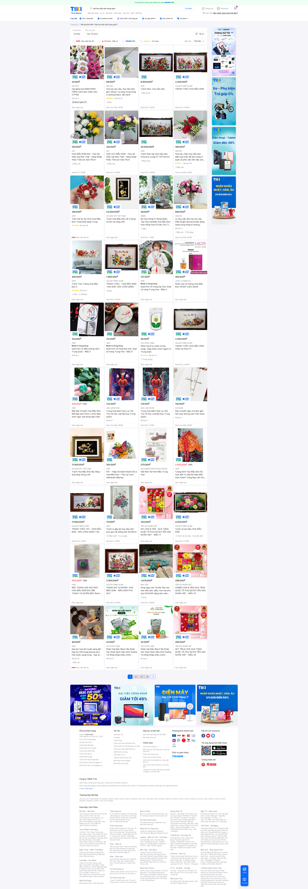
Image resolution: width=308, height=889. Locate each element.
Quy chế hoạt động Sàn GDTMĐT (154, 734)
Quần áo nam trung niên (122, 838)
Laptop (159, 846)
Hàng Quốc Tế (176, 811)
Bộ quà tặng (150, 880)
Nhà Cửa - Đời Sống (148, 850)
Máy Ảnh (219, 864)
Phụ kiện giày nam (120, 863)
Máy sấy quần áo (211, 821)
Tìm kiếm (188, 8)
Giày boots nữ (118, 850)
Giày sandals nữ (121, 848)
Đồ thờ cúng (148, 862)
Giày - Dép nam (116, 856)
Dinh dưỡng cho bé (90, 820)
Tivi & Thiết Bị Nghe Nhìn (182, 828)
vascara (82, 799)
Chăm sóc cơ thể (90, 867)
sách (132, 13)
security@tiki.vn (96, 765)
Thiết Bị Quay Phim (213, 862)
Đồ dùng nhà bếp (85, 883)
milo (144, 799)
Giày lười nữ (128, 850)
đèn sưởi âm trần (210, 884)
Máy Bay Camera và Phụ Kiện (214, 863)
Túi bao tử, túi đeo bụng (128, 882)
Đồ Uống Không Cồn (152, 878)
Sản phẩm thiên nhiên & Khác (91, 870)
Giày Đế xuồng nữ (123, 852)
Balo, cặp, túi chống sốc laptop (154, 815)
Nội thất (150, 856)
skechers (150, 799)
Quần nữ (124, 814)
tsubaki (110, 801)
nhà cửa (126, 13)
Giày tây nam (124, 859)
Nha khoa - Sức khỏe (183, 862)
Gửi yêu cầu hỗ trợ (85, 742)
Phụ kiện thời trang (148, 820)
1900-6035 (89, 734)
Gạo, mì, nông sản (90, 838)
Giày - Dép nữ (115, 844)
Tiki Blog (117, 737)
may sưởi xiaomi (211, 876)
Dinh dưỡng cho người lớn (92, 821)
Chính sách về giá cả (150, 746)
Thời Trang (189, 814)
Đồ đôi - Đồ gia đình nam (125, 834)
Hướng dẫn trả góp (85, 757)
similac (211, 799)
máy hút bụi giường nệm (213, 879)
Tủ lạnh (207, 816)
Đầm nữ (117, 814)
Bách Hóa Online (147, 868)
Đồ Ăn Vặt (147, 876)
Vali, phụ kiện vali (161, 816)
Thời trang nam (116, 826)
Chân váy (124, 818)
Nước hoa (87, 874)
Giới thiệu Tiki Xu (119, 755)
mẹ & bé (109, 13)
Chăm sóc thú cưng (147, 871)
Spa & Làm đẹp (185, 858)
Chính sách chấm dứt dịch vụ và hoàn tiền (156, 766)
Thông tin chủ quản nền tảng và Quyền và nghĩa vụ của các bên (156, 771)
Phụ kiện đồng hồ (150, 833)
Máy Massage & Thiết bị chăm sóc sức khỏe (93, 868)
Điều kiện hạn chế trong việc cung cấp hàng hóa (156, 750)
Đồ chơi (100, 814)
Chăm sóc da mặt (85, 863)
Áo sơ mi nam (123, 830)
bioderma (134, 799)
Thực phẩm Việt (97, 834)
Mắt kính (159, 822)
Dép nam (120, 861)
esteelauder (94, 799)
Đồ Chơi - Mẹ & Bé (86, 811)
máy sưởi (204, 871)
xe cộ (102, 13)
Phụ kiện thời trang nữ (147, 822)
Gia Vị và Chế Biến (150, 874)
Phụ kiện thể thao (214, 832)
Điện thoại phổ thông (90, 854)
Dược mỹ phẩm (98, 876)
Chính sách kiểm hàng (87, 751)
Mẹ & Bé (183, 821)
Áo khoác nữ (126, 816)
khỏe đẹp (117, 13)
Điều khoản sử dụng (121, 752)
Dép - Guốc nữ (125, 846)
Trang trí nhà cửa (146, 852)
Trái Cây (82, 832)
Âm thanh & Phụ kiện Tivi (209, 814)
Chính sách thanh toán (150, 754)
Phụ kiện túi (131, 873)
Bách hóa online (180, 823)
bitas (223, 799)
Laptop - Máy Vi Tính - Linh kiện (153, 837)
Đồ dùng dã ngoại (214, 830)
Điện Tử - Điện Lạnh (209, 811)
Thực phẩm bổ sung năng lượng (214, 843)
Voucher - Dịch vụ (177, 854)
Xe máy (177, 872)
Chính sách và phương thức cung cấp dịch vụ (156, 761)
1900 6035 (89, 788)
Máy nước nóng (213, 820)
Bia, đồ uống (87, 840)
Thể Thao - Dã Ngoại (209, 826)
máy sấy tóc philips (215, 872)
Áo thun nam (114, 828)
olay (205, 799)
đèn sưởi (211, 871)
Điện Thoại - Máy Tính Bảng (91, 850)
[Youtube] (208, 736)
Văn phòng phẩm (188, 881)
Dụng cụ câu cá (210, 836)
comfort (217, 799)
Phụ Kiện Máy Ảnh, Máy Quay (211, 852)
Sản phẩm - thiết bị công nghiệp (184, 826)
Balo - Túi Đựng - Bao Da (213, 858)
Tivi (206, 820)
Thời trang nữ (115, 811)
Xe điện (190, 871)
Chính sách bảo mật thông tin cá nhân (127, 746)
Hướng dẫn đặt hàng (86, 745)
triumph (161, 799)
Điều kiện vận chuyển (121, 763)
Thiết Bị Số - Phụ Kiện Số (180, 835)
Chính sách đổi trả (85, 754)
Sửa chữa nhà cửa (150, 854)
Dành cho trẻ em (89, 842)
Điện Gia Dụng (85, 880)
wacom (187, 799)
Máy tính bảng (89, 856)
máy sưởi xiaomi (216, 878)
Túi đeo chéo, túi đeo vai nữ (119, 872)
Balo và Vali (145, 811)
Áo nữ (112, 814)
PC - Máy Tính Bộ (150, 846)
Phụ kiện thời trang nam (153, 823)
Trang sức (143, 831)
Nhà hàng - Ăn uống (182, 860)
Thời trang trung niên (121, 821)
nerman (181, 799)
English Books (182, 883)
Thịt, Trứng (90, 832)
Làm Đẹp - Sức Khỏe (87, 860)
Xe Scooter (189, 872)
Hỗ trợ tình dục (97, 874)
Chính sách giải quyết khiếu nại (124, 749)
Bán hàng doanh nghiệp (122, 760)
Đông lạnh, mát (94, 836)
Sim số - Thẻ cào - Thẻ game (188, 864)
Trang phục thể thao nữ (209, 828)
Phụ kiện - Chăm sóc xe (178, 871)
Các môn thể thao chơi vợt (214, 839)
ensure (121, 799)
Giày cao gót (114, 846)
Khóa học (188, 856)
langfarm (90, 801)
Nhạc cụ (156, 862)
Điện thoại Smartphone (87, 852)
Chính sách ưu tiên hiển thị (152, 757)
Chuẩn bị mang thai (90, 825)
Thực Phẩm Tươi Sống (88, 829)
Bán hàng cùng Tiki (149, 737)
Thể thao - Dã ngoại (180, 818)
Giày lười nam (114, 859)
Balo (141, 814)
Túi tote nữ (122, 873)
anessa (193, 799)
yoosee (200, 799)
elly (140, 799)
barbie (111, 799)
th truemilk (103, 799)
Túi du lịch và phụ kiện (152, 814)
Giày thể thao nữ (218, 842)
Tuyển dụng (118, 740)
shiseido (82, 801)
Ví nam (112, 880)
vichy (101, 801)
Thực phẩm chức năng (91, 865)
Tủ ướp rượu (222, 821)
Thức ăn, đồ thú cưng (90, 844)
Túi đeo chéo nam (122, 880)
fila (106, 801)
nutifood (169, 799)
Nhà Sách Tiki (176, 879)
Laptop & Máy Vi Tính (186, 825)
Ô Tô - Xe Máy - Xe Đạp (180, 868)
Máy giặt (208, 818)
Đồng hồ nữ (152, 831)
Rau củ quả (87, 834)
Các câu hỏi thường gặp (87, 739)
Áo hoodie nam (119, 832)
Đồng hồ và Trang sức (149, 829)
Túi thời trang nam (117, 878)
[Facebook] (203, 736)
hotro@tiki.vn (97, 762)
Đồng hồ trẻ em (162, 833)
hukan (96, 801)
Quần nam (123, 828)
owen (116, 799)
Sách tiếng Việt (175, 881)
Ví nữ (132, 872)
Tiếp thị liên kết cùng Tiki (122, 758)
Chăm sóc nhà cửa (92, 846)
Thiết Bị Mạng (152, 844)
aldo (156, 799)
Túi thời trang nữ (117, 869)
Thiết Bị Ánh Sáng (214, 854)
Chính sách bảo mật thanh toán (124, 743)
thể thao (139, 13)
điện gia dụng (93, 13)
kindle (175, 799)
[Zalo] (213, 736)
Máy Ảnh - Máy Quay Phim (212, 850)
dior (87, 799)
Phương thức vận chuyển (87, 748)
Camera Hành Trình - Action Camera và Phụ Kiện (214, 856)
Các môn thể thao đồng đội (214, 838)
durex (128, 799)
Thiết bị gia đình (98, 883)
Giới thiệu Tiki (118, 734)
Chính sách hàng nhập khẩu (89, 759)
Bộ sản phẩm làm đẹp (92, 875)
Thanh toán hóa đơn (177, 856)
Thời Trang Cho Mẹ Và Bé (88, 814)
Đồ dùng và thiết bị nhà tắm (154, 858)
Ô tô (182, 872)
